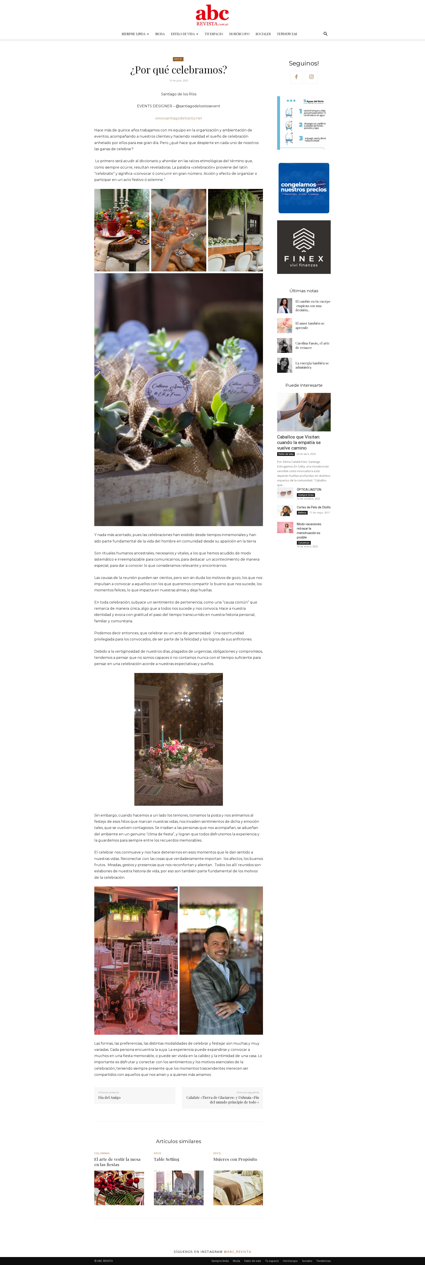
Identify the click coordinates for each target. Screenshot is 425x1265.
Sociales (263, 34)
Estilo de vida (183, 34)
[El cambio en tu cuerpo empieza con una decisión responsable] (284, 305)
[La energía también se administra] (284, 365)
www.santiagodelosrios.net (178, 118)
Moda (160, 34)
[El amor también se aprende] (284, 325)
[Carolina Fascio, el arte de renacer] (284, 345)
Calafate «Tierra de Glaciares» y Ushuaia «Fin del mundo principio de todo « (222, 1099)
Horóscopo (239, 34)
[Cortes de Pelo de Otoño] (285, 510)
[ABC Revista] (212, 15)
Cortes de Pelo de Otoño (314, 507)
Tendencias (287, 34)
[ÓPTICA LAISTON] (285, 493)
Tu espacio (214, 34)
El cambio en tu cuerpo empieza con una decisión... (313, 305)
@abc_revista (237, 1251)
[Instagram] (311, 77)
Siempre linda (133, 34)
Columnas (303, 542)
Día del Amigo (109, 1097)
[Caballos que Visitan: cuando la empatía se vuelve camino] (304, 412)
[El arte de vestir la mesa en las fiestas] (119, 1188)
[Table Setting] (179, 1188)
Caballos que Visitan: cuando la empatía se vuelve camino (299, 442)
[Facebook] (296, 77)
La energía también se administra (312, 365)
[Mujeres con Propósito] (238, 1188)
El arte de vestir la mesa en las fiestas (117, 1161)
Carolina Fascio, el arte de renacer (313, 345)
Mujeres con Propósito (235, 1159)
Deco (178, 59)
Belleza (302, 512)
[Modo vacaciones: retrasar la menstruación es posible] (285, 527)
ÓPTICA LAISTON (309, 489)
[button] (325, 34)
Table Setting (166, 1159)
